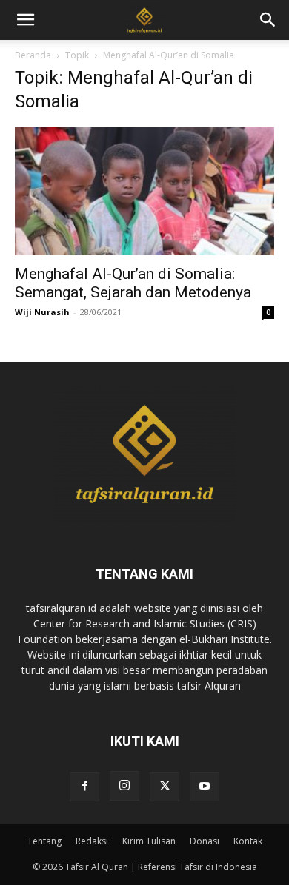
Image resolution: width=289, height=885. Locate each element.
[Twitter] (164, 786)
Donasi (204, 841)
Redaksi (92, 841)
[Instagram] (124, 786)
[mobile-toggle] (25, 20)
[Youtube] (204, 786)
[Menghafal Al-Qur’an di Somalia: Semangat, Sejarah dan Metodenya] (144, 191)
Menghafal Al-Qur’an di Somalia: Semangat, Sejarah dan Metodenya (133, 283)
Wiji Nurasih (42, 311)
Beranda (33, 55)
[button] (268, 20)
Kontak (247, 841)
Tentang (44, 841)
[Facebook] (84, 786)
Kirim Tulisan (149, 841)
